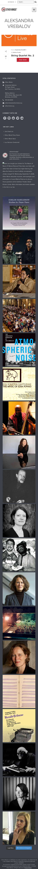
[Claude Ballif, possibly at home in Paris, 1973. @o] (19, 486)
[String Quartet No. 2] (19, 40)
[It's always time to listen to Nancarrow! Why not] (19, 213)
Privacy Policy (28, 867)
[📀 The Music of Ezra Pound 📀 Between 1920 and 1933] (19, 383)
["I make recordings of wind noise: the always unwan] (19, 349)
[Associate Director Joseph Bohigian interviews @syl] (19, 452)
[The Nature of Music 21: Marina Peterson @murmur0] (19, 520)
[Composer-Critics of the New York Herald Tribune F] (19, 725)
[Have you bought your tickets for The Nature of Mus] (19, 178)
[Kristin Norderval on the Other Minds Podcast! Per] (19, 589)
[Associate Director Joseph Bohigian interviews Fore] (19, 247)
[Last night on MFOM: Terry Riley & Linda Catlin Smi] (19, 828)
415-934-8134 (9, 100)
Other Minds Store (10, 139)
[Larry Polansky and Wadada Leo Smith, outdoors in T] (19, 554)
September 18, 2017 (20, 50)
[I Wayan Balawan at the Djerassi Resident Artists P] (19, 281)
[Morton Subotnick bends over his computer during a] (19, 759)
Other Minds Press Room (12, 135)
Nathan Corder (17, 52)
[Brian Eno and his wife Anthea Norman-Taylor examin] (19, 623)
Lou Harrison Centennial (12, 142)
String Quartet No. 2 (22, 55)
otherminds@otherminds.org (13, 103)
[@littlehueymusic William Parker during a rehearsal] (19, 418)
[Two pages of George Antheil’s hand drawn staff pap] (19, 691)
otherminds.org (9, 106)
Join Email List (11, 2)
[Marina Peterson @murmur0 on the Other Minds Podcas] (19, 794)
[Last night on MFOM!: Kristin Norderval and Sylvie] (19, 657)
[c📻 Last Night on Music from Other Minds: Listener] (19, 315)
